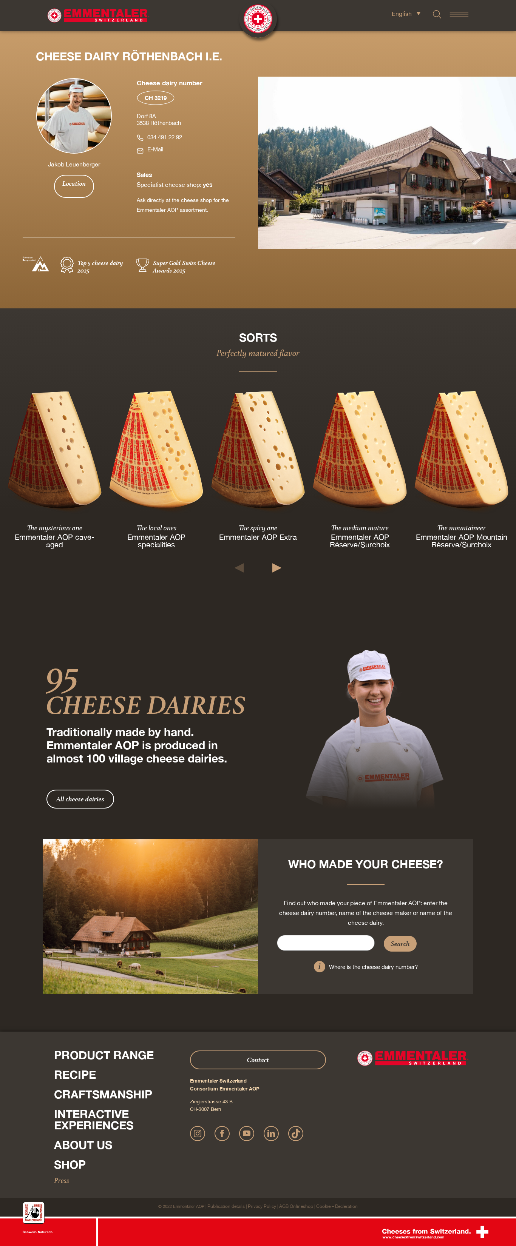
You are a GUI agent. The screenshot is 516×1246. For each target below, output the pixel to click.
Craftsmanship (103, 1094)
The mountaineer (461, 527)
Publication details (226, 1206)
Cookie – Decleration (337, 1206)
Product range (104, 1055)
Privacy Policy (262, 1206)
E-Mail (155, 149)
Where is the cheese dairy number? (373, 967)
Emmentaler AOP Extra (258, 536)
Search (400, 943)
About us (83, 1145)
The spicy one (257, 527)
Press (61, 1180)
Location (74, 183)
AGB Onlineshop (296, 1206)
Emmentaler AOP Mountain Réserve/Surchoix (461, 540)
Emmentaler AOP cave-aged (54, 540)
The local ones (156, 527)
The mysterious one (54, 527)
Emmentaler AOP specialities (156, 540)
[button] (239, 568)
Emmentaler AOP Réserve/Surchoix (360, 540)
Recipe (75, 1074)
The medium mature (360, 527)
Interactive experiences (93, 1119)
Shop (70, 1164)
